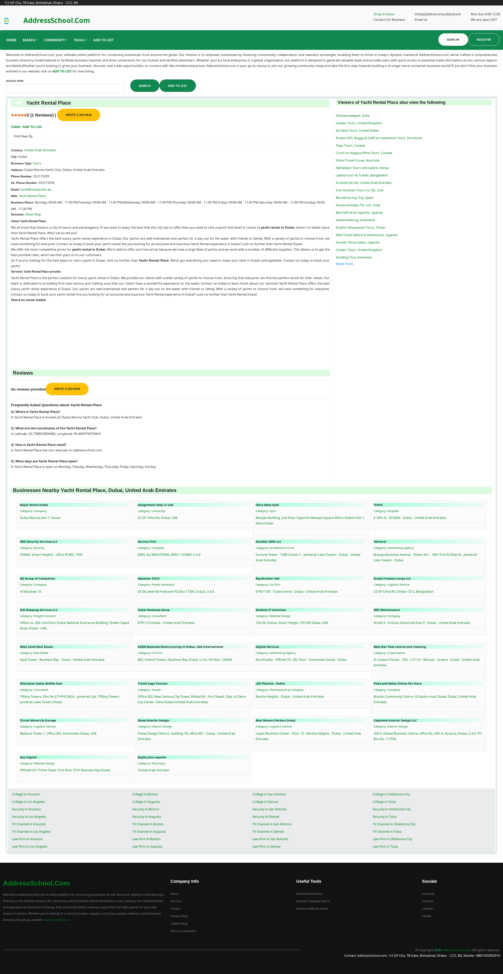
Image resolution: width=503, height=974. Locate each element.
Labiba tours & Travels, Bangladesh (362, 175)
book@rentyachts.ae (35, 189)
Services (176, 901)
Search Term (14, 81)
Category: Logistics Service (391, 584)
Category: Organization (389, 653)
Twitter (426, 916)
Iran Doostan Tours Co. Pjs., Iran (360, 190)
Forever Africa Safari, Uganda (357, 242)
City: (14, 156)
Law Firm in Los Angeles (29, 846)
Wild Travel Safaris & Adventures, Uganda (366, 235)
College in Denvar (265, 802)
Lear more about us (56, 920)
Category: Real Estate (34, 653)
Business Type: (21, 163)
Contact (176, 908)
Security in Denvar (266, 816)
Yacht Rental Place (32, 196)
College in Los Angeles (28, 802)
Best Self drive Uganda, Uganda (359, 212)
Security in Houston (26, 809)
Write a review (79, 115)
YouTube (427, 901)
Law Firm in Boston (146, 839)
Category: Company (33, 511)
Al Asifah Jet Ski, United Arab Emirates (364, 183)
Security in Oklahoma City (392, 809)
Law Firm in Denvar (266, 846)
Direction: (18, 214)
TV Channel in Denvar (268, 831)
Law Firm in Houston (27, 839)
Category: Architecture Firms (275, 548)
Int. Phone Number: (24, 182)
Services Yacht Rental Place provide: (36, 271)
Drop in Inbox (384, 14)
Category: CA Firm (268, 584)
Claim (16, 127)
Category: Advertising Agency (394, 548)
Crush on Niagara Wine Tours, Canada (364, 153)
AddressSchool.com (56, 20)
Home (11, 40)
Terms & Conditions (183, 931)
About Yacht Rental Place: (29, 221)
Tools (79, 40)
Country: (17, 150)
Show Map (33, 214)
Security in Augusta (146, 816)
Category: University (151, 511)
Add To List (103, 40)
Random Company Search (313, 901)
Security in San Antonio (269, 809)
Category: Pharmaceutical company (280, 690)
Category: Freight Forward (37, 616)
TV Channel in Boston (148, 824)
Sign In (453, 39)
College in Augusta (146, 802)
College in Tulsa (384, 802)
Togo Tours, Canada (350, 145)
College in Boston (145, 794)
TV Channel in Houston (29, 824)
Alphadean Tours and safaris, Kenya (362, 168)
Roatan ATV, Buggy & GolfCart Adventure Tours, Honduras (379, 138)
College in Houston (26, 794)
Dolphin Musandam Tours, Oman (360, 227)
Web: (14, 196)
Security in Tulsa (385, 816)
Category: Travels (149, 690)
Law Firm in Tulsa (385, 846)
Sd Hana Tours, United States (357, 130)
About (174, 893)
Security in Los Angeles (29, 816)
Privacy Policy (179, 916)
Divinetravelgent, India (352, 115)
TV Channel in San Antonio (272, 824)
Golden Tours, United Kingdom (359, 123)
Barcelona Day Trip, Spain (355, 197)
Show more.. (345, 264)
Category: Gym (266, 511)
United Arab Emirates (39, 150)
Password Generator (309, 893)
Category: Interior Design (155, 726)
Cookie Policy (179, 923)
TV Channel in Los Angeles (31, 831)
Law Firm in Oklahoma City (392, 839)
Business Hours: (22, 202)
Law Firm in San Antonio (270, 839)
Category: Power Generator (156, 584)
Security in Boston (145, 809)
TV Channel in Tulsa (387, 831)
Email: (15, 189)
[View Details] (22, 525)
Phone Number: (22, 176)
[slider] (19, 115)
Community (54, 40)
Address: (17, 170)
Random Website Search (312, 908)
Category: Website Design (273, 616)
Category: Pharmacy (151, 763)
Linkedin (427, 908)
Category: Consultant (152, 616)
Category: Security (32, 548)
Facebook (428, 893)
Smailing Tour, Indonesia (354, 257)
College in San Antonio (269, 794)
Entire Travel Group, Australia (357, 160)
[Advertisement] (129, 330)
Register (484, 39)
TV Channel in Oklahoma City (394, 824)
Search (29, 40)
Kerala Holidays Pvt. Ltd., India (358, 205)
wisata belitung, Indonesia (355, 220)
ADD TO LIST (62, 71)
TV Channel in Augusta (149, 831)
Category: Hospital (386, 511)
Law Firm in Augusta (147, 846)
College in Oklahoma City (391, 794)
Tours (36, 163)
